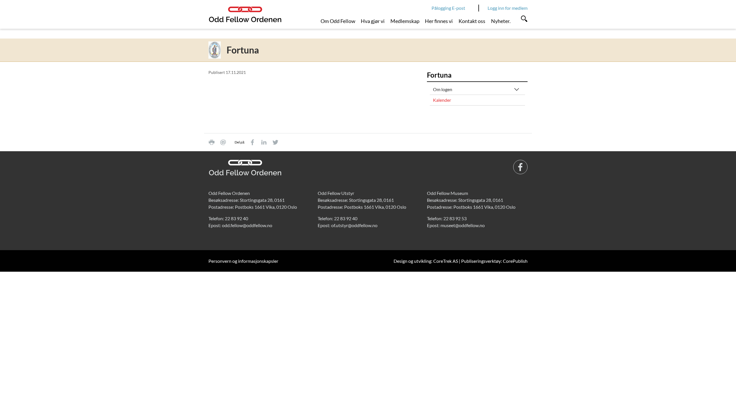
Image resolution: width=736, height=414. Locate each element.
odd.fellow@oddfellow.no (247, 225)
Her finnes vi (439, 21)
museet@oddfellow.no (462, 225)
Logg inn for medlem (508, 8)
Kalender (442, 100)
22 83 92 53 (455, 218)
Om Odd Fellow (338, 21)
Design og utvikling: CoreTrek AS (426, 261)
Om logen (442, 89)
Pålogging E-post (448, 8)
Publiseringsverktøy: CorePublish (494, 261)
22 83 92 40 (236, 218)
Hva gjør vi (373, 21)
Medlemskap (404, 21)
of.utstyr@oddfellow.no (354, 225)
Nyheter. (501, 21)
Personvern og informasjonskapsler (243, 261)
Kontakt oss (472, 21)
